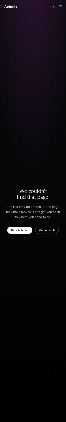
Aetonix (10, 7)
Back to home (19, 230)
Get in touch (47, 230)
